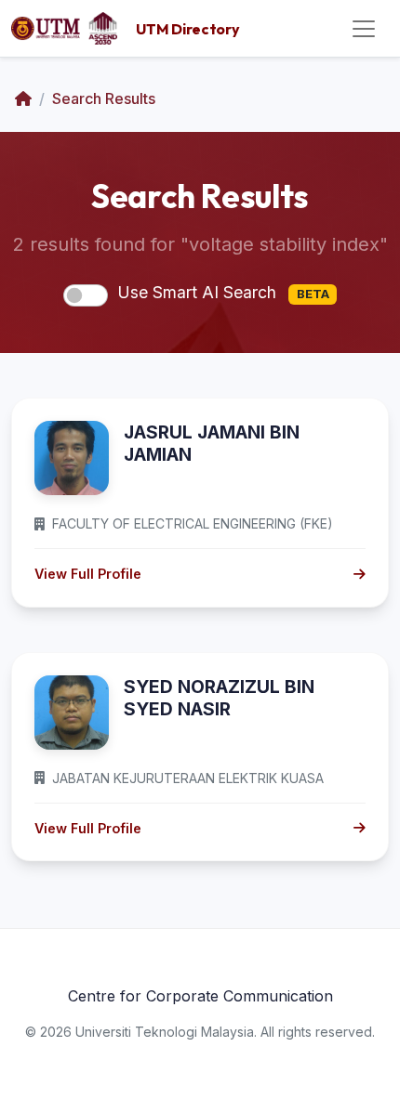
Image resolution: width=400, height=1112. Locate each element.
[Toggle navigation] (364, 28)
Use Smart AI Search (223, 292)
